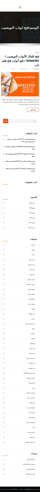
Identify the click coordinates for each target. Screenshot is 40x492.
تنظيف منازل (31, 304)
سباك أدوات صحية (30, 324)
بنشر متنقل (32, 260)
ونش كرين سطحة (30, 442)
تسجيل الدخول (31, 459)
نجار (34, 427)
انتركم (33, 250)
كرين (33, 388)
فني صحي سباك (30, 358)
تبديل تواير (32, 274)
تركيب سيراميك (30, 284)
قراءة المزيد (33, 110)
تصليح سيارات (31, 294)
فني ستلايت (32, 353)
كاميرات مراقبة (31, 378)
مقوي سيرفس (31, 408)
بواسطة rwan (36, 69)
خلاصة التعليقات (30, 469)
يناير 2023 (32, 203)
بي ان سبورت (31, 264)
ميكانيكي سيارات (30, 422)
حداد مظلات (32, 314)
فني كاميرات (31, 363)
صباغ (33, 329)
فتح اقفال (37, 52)
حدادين (33, 319)
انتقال (5, 121)
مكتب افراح (32, 417)
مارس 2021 (31, 228)
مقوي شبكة (32, 412)
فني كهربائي (31, 368)
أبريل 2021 (32, 223)
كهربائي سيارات (30, 393)
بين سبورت (32, 269)
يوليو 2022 (32, 208)
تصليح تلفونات (31, 289)
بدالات (33, 255)
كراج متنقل (32, 383)
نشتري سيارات (31, 432)
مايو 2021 (32, 218)
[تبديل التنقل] (20, 7)
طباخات (33, 334)
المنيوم (33, 245)
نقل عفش (32, 437)
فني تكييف (32, 348)
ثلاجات (33, 309)
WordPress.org (30, 474)
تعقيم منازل (32, 299)
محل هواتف (32, 403)
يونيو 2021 (32, 213)
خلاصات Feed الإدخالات (29, 464)
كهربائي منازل (31, 398)
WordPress (15, 489)
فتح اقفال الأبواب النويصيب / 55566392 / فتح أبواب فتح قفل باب (20, 60)
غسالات (33, 338)
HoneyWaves (27, 489)
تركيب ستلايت (31, 279)
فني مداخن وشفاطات (29, 373)
